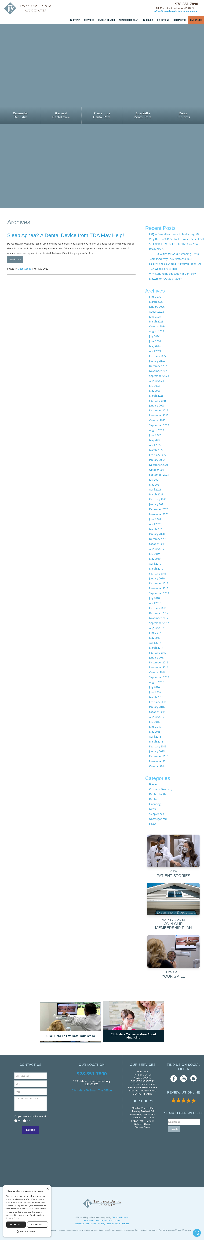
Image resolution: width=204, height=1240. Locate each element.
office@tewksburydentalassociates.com (176, 11)
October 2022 (157, 420)
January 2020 (157, 534)
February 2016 (157, 702)
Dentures (154, 799)
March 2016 (156, 697)
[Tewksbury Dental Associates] (28, 8)
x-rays (152, 824)
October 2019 (157, 544)
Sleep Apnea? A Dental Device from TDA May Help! (65, 235)
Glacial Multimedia (120, 1217)
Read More (15, 259)
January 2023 (157, 405)
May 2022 (154, 440)
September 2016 (159, 677)
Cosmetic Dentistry (160, 789)
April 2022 (155, 445)
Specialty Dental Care (142, 1091)
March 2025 (156, 321)
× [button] (47, 1189)
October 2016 (157, 672)
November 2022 (158, 415)
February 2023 (157, 400)
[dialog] (27, 1211)
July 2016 (154, 687)
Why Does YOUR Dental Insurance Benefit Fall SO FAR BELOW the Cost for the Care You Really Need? (176, 244)
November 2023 (158, 371)
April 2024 (155, 351)
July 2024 (154, 336)
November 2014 (158, 761)
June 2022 (155, 435)
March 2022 (156, 450)
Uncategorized (158, 819)
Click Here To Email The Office (92, 1090)
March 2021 (156, 494)
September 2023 (159, 376)
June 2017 (155, 633)
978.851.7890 (186, 4)
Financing (155, 804)
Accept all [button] (16, 1224)
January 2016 (157, 707)
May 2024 (154, 346)
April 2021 (155, 489)
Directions (163, 20)
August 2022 (156, 430)
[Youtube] (183, 1078)
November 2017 (158, 618)
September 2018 (159, 593)
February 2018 (157, 608)
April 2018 (155, 603)
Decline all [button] (37, 1224)
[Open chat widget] (197, 1233)
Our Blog (147, 20)
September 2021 (159, 474)
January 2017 (157, 657)
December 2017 (158, 613)
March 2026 (156, 302)
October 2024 (157, 326)
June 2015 (155, 726)
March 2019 (156, 568)
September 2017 (159, 623)
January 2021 (157, 504)
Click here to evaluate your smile (70, 1036)
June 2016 (155, 692)
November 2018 (158, 588)
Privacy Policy (99, 1223)
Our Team (74, 20)
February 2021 (157, 499)
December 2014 (158, 756)
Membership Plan (128, 20)
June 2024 (155, 341)
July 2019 (154, 554)
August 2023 (156, 381)
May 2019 (154, 558)
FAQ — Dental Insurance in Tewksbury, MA (174, 234)
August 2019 (156, 549)
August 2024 (156, 331)
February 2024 (157, 356)
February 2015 (157, 746)
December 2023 (158, 366)
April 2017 (155, 642)
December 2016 (158, 662)
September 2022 (159, 425)
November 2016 (158, 667)
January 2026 (157, 306)
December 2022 (158, 410)
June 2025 (155, 316)
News (152, 809)
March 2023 (156, 395)
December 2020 (158, 509)
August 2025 (156, 311)
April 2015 (155, 736)
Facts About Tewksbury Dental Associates (102, 1220)
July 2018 (154, 598)
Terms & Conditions (84, 1223)
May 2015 (154, 731)
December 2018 (158, 583)
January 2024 (157, 361)
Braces (153, 784)
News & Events (142, 1078)
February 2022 (157, 455)
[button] (27, 1232)
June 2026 (155, 297)
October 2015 (157, 712)
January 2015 (157, 751)
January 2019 (157, 578)
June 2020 (155, 519)
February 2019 (157, 573)
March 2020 (156, 529)
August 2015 (156, 717)
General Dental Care (142, 1084)
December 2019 (158, 539)
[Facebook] (174, 1078)
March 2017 (156, 647)
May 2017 (154, 638)
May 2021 (154, 484)
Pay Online (196, 20)
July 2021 (154, 479)
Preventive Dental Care (142, 1087)
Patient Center (106, 20)
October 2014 (157, 766)
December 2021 (158, 465)
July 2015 (154, 722)
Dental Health (157, 794)
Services (89, 20)
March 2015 (156, 741)
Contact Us (179, 20)
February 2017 (157, 652)
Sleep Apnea (24, 268)
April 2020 (155, 524)
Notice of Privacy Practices (117, 1223)
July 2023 (154, 386)
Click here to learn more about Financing (133, 1036)
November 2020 (158, 514)
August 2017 (156, 628)
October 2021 (157, 470)
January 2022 (157, 460)
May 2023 (154, 390)
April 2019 (155, 563)
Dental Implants (143, 1094)
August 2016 (156, 682)
